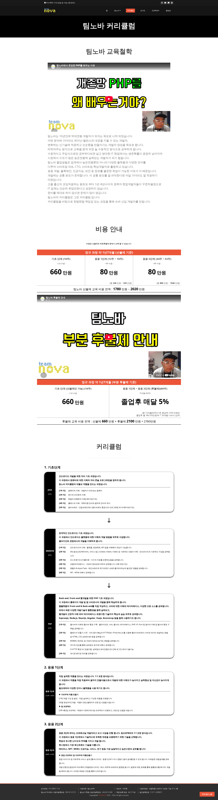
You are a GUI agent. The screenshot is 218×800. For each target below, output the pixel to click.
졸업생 (168, 10)
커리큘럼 (130, 10)
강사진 (142, 10)
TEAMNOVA (102, 795)
